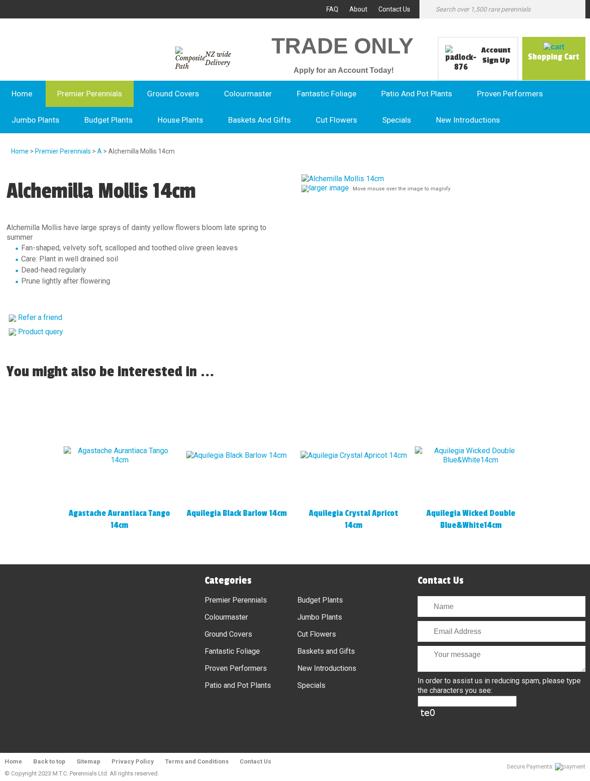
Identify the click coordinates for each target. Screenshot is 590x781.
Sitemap (88, 761)
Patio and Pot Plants (416, 93)
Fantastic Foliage (326, 93)
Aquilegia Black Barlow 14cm (237, 513)
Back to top (49, 761)
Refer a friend (40, 317)
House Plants (180, 119)
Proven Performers (510, 93)
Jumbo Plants (35, 119)
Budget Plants (108, 119)
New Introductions (468, 119)
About (358, 9)
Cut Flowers (336, 119)
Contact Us (394, 9)
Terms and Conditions (197, 761)
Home (22, 93)
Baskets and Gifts (259, 119)
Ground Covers (173, 93)
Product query (40, 331)
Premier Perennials (89, 93)
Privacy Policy (133, 761)
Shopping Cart (553, 57)
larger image (329, 187)
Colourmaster (248, 93)
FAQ (332, 9)
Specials (396, 119)
